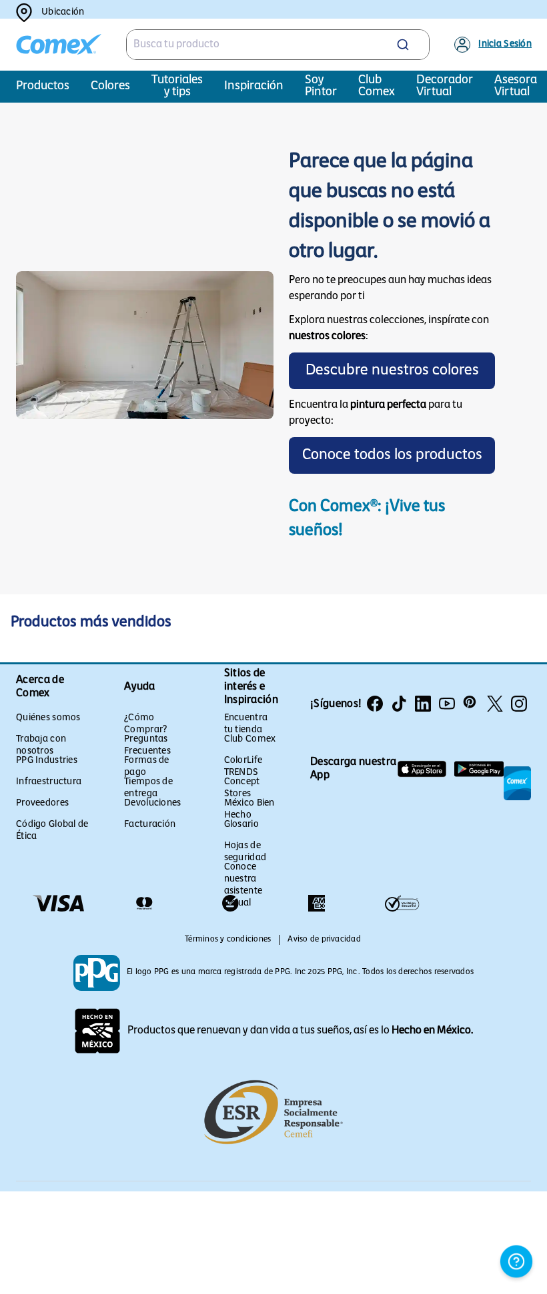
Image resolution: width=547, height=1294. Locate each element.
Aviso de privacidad (324, 940)
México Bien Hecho (249, 809)
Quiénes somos (48, 718)
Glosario (241, 825)
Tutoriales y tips (177, 87)
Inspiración (254, 87)
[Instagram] (519, 704)
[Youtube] (447, 704)
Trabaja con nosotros (41, 745)
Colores (110, 87)
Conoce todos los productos (392, 455)
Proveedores (42, 803)
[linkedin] (423, 704)
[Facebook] (375, 704)
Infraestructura (48, 782)
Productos (42, 87)
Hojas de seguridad (245, 852)
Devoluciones (152, 803)
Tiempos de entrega (148, 788)
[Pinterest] (471, 704)
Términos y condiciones (228, 940)
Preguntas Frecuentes (147, 745)
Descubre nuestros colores (392, 370)
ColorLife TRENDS (243, 767)
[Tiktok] (399, 704)
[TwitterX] (495, 704)
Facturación (149, 825)
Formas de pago (146, 767)
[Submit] (408, 44)
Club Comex (250, 739)
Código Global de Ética (52, 831)
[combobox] (278, 44)
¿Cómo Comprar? (145, 724)
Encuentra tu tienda (246, 724)
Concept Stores (242, 788)
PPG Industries (46, 761)
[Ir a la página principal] (58, 44)
